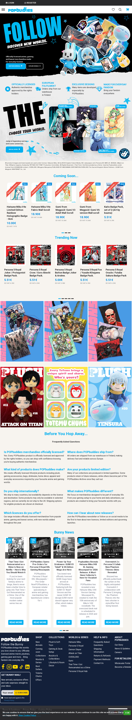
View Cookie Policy (27, 715)
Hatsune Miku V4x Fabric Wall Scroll (40, 208)
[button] (62, 232)
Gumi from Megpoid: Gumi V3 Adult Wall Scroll (65, 209)
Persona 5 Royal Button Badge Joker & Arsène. (65, 272)
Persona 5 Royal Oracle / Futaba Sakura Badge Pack (116, 272)
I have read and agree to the (14, 699)
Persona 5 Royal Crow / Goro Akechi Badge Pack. (40, 272)
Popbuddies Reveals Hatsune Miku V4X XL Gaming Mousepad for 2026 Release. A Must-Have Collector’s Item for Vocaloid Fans (88, 571)
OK (128, 713)
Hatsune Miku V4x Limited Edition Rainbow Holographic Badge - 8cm (17, 212)
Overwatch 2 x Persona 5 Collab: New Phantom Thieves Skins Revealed (112, 567)
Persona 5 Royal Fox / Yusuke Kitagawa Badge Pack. (91, 272)
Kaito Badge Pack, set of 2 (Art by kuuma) (114, 209)
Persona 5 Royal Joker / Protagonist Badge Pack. (14, 272)
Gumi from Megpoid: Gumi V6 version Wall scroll (90, 209)
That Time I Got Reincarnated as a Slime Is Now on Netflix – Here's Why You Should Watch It (16, 567)
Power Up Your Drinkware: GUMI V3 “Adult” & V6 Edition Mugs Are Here (64, 566)
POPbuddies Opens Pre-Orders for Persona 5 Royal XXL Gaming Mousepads (40, 566)
